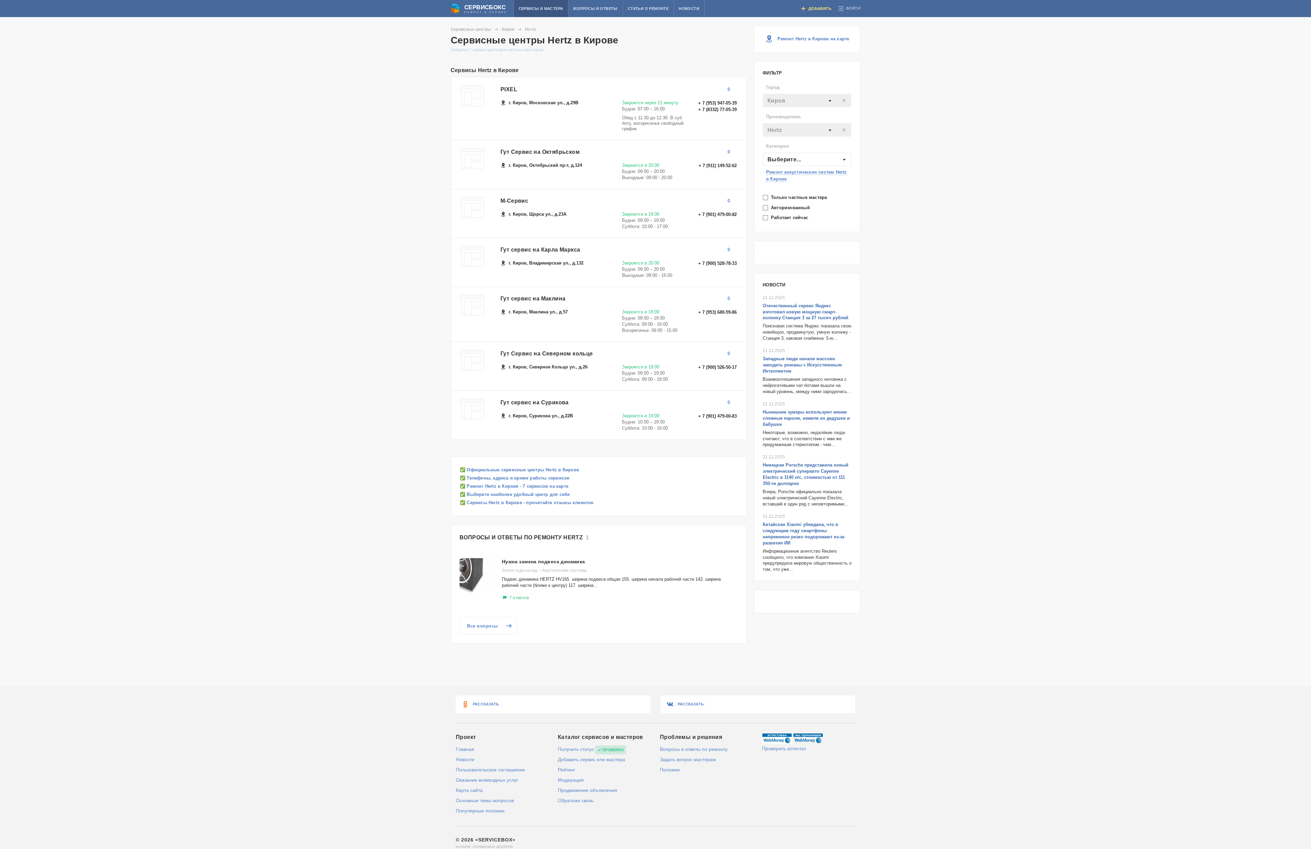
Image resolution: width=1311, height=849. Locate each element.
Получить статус (576, 749)
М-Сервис (514, 201)
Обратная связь (575, 800)
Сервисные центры (471, 29)
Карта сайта (469, 790)
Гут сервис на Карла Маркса (540, 250)
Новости (689, 8)
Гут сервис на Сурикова (535, 402)
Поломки (670, 769)
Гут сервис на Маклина (533, 298)
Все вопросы (482, 626)
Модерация (571, 780)
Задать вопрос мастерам (688, 759)
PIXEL (509, 89)
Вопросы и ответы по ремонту (694, 749)
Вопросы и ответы (595, 8)
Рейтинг (566, 769)
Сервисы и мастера (541, 8)
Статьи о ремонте (648, 8)
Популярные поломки (480, 810)
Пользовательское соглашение (490, 769)
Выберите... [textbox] (784, 159)
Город (772, 87)
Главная (465, 749)
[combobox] (807, 100)
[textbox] (807, 100)
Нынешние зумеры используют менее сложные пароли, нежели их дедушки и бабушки (806, 418)
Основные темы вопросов (485, 800)
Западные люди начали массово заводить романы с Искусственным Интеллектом (802, 365)
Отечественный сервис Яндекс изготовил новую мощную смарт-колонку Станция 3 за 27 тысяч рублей (805, 312)
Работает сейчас (790, 217)
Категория (777, 146)
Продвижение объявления (587, 790)
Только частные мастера (800, 197)
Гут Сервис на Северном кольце (547, 353)
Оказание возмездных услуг (487, 780)
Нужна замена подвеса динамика (543, 561)
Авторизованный (791, 207)
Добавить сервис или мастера (591, 759)
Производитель (783, 116)
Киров (508, 29)
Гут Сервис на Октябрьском (540, 152)
